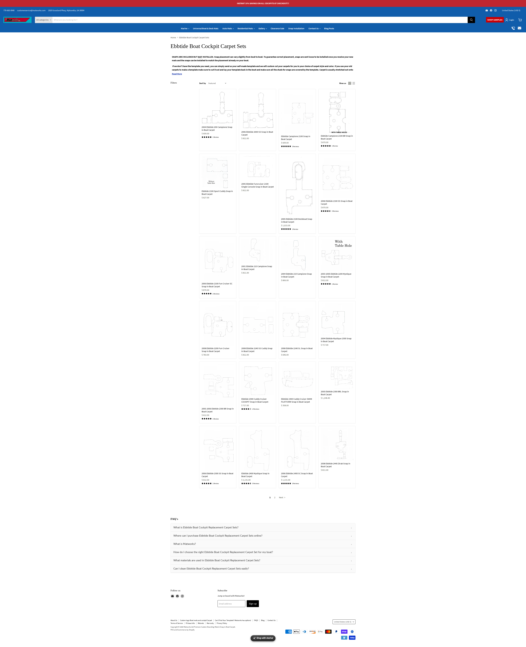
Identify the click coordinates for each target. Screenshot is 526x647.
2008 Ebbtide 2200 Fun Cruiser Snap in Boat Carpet (215, 350)
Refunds (201, 623)
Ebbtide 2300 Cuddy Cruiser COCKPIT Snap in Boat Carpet (254, 400)
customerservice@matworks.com (31, 10)
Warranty (210, 623)
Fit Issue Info (190, 623)
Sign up (253, 603)
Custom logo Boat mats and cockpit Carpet (196, 620)
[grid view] (350, 83)
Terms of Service (177, 623)
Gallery (261, 28)
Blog (263, 620)
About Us (174, 620)
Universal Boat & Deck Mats (205, 28)
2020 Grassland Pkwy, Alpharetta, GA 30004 (66, 10)
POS (172, 630)
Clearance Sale (277, 28)
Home (173, 37)
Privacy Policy (222, 623)
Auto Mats (227, 28)
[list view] (353, 83)
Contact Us (313, 28)
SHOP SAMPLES (494, 19)
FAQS (256, 620)
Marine (184, 28)
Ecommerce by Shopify (186, 630)
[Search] (471, 20)
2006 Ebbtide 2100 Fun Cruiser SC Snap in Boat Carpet (217, 285)
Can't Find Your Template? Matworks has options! (233, 620)
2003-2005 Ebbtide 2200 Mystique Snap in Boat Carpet (336, 275)
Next (281, 497)
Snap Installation (296, 28)
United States (511, 10)
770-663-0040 (8, 10)
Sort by (202, 83)
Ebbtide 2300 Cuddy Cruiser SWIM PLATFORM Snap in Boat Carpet (296, 400)
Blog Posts (329, 28)
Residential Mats (245, 28)
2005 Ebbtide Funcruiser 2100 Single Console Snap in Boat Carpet (257, 185)
